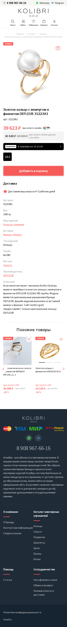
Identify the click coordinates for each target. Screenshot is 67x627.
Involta (7, 619)
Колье (37, 559)
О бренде (8, 522)
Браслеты (39, 542)
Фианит (7, 234)
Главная (20, 33)
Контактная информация (18, 527)
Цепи (37, 548)
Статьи (7, 579)
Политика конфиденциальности (22, 612)
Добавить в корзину (33, 171)
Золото (7, 265)
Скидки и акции (12, 533)
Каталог (32, 33)
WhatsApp (44, 2)
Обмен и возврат (43, 585)
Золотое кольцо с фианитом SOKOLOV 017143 (49, 370)
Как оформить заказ (45, 579)
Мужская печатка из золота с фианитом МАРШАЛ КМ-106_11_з (17, 371)
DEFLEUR (8, 275)
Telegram (59, 2)
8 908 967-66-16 (16, 2)
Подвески (39, 537)
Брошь (37, 553)
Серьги (38, 531)
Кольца (43, 33)
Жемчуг (17, 234)
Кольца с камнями (13, 224)
